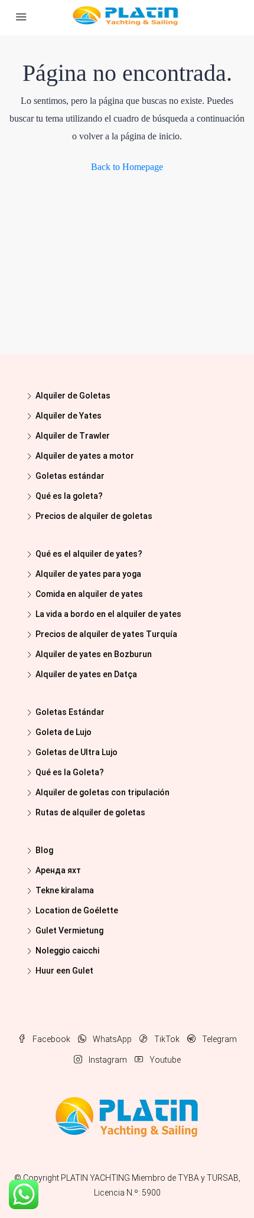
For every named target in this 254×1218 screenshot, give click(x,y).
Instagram (107, 1059)
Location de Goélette (76, 910)
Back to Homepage (127, 167)
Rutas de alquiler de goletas (90, 812)
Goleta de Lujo (63, 732)
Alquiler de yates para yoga (88, 574)
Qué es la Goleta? (69, 772)
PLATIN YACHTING (95, 1178)
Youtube (164, 1059)
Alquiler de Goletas (72, 395)
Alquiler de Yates (68, 415)
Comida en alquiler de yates (89, 594)
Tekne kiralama (64, 890)
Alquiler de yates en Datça (86, 674)
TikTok (166, 1039)
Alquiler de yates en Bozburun (93, 654)
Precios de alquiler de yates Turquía (106, 634)
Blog (44, 850)
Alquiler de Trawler (72, 435)
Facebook (50, 1039)
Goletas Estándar (70, 712)
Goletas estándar (70, 476)
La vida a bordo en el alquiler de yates (108, 614)
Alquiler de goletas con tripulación (102, 792)
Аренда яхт (58, 870)
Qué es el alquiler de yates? (88, 554)
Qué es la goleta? (69, 496)
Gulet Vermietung (69, 930)
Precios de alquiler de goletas (93, 516)
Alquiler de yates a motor (84, 456)
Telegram (218, 1039)
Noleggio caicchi (67, 950)
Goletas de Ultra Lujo (76, 752)
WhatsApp (111, 1039)
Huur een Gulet (64, 970)
